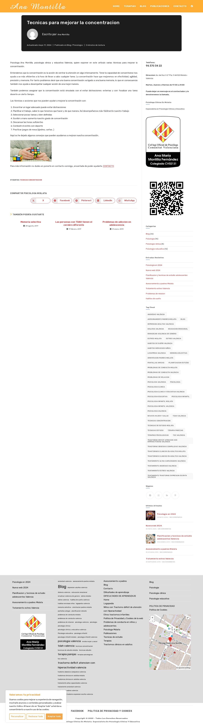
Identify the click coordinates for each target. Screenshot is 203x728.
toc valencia (179, 435)
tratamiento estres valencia (161, 471)
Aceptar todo (54, 716)
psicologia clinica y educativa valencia (166, 392)
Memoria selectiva (31, 222)
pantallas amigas (156, 363)
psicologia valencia (157, 411)
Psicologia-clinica (153, 244)
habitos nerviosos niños (159, 348)
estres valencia (173, 338)
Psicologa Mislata (112, 629)
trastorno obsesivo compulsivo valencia (167, 446)
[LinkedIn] (167, 495)
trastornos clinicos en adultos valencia (167, 456)
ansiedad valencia (156, 314)
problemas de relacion (158, 377)
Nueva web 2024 (153, 270)
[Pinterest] (175, 495)
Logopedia (109, 603)
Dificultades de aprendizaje (116, 592)
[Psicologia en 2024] (150, 515)
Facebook (77, 711)
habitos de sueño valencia (160, 343)
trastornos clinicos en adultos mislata (166, 451)
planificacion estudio (179, 363)
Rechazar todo (35, 716)
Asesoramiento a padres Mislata (159, 283)
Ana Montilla (63, 34)
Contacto (108, 588)
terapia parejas (175, 430)
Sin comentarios (175, 517)
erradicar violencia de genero (162, 334)
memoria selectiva (178, 353)
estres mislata (155, 338)
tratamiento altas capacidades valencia (167, 461)
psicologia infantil (181, 396)
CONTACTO (108, 166)
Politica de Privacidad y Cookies (110, 711)
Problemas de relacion (155, 294)
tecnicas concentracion (31, 180)
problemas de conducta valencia (163, 372)
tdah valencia (179, 416)
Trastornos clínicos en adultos (118, 644)
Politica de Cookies (158, 610)
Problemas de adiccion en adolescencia (117, 223)
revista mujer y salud (158, 416)
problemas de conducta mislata (162, 367)
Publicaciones (110, 633)
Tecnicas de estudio (113, 637)
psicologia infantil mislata (160, 401)
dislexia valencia (156, 329)
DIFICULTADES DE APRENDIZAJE (120, 596)
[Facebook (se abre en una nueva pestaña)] (192, 6)
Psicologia (78, 45)
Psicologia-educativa (155, 249)
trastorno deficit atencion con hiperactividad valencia (162, 441)
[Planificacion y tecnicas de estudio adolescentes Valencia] (150, 538)
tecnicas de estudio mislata (161, 425)
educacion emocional (178, 329)
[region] (36, 706)
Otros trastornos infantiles (116, 614)
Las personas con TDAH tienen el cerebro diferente (73, 223)
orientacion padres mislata (160, 358)
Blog (69, 45)
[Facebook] (150, 495)
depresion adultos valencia (161, 324)
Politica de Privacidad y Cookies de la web (123, 618)
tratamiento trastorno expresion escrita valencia (167, 476)
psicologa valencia (157, 382)
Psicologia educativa (157, 396)
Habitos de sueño (153, 299)
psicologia (175, 382)
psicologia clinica (156, 387)
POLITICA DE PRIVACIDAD (162, 606)
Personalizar (17, 716)
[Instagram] (158, 495)
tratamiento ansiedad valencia (162, 466)
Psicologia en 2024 (154, 265)
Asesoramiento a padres (115, 581)
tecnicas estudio (156, 430)
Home (106, 599)
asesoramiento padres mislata (162, 319)
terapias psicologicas (158, 435)
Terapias (108, 641)
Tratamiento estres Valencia (158, 288)
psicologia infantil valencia (161, 406)
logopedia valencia (157, 353)
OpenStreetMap (184, 668)
